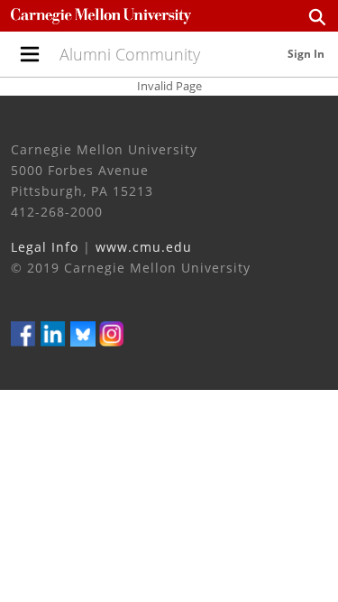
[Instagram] (111, 332)
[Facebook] (23, 332)
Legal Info (44, 246)
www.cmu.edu (144, 246)
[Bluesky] (83, 332)
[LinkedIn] (53, 332)
